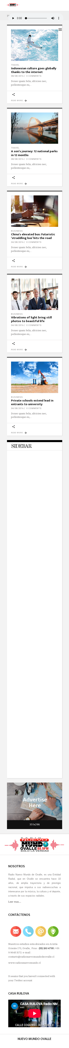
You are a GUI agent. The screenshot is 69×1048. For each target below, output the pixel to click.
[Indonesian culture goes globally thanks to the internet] (34, 45)
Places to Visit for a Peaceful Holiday (29, 705)
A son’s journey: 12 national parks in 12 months (34, 153)
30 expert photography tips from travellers (32, 770)
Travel (15, 65)
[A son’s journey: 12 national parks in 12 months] (34, 128)
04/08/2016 (17, 242)
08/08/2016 (17, 76)
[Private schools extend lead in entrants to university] (34, 377)
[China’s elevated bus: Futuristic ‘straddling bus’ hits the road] (34, 211)
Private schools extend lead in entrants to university (32, 402)
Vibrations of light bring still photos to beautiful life (31, 319)
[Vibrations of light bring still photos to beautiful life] (34, 294)
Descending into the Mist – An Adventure (30, 575)
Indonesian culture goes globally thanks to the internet (33, 70)
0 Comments (34, 76)
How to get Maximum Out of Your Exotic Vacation (32, 640)
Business (17, 231)
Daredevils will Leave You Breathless (28, 510)
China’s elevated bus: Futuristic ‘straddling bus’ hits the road (33, 236)
